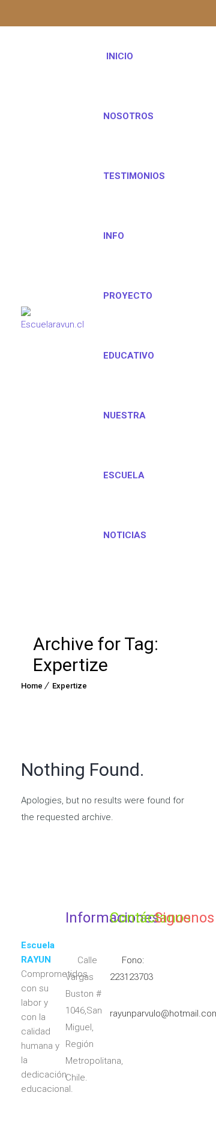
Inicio (119, 56)
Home (32, 685)
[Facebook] (53, 15)
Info (113, 235)
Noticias (124, 535)
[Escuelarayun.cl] (52, 316)
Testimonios (134, 176)
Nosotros (128, 116)
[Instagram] (30, 15)
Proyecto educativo (128, 325)
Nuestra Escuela (124, 445)
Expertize (69, 685)
